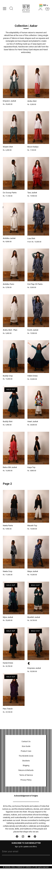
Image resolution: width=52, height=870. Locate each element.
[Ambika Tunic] (14, 265)
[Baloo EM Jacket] (14, 448)
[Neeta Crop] (14, 552)
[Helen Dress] (38, 356)
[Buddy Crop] (14, 356)
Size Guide (26, 746)
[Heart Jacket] (38, 402)
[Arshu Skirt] (38, 81)
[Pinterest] (35, 836)
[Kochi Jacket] (38, 310)
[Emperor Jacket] (14, 81)
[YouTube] (29, 836)
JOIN (26, 861)
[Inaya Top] (38, 448)
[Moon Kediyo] (38, 127)
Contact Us (26, 741)
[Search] (11, 9)
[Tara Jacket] (38, 173)
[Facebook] (17, 836)
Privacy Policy (26, 780)
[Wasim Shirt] (14, 127)
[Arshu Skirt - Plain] (14, 310)
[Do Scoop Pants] (14, 173)
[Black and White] (29, 663)
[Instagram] (23, 836)
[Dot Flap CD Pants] (38, 265)
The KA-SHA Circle (26, 756)
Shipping (26, 766)
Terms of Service (26, 775)
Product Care (26, 751)
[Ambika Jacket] (14, 219)
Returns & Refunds (26, 770)
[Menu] (4, 8)
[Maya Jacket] (38, 552)
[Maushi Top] (38, 506)
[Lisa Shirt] (38, 219)
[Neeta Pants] (14, 506)
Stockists (26, 761)
